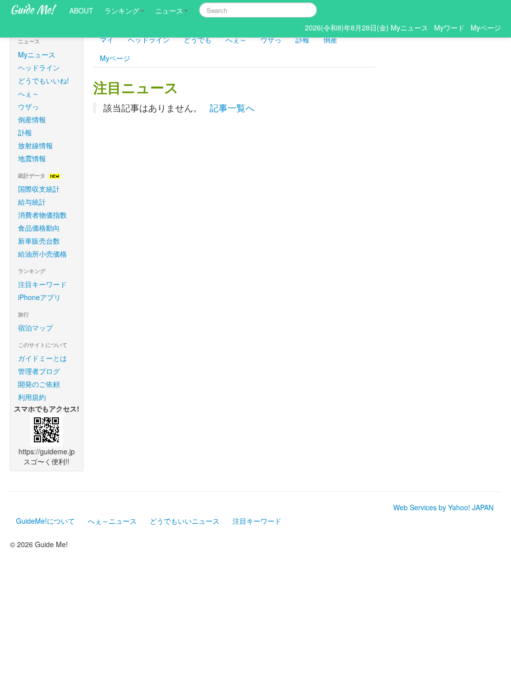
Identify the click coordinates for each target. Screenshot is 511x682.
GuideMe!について (45, 521)
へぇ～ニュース (112, 521)
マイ (107, 39)
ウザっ (28, 106)
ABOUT (81, 10)
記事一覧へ (232, 107)
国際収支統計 (39, 189)
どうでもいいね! (43, 80)
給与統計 (32, 202)
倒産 (330, 39)
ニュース (169, 10)
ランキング (121, 10)
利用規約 (32, 397)
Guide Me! (32, 9)
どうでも (198, 39)
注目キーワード (42, 284)
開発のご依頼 (39, 384)
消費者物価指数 (42, 215)
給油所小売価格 (42, 254)
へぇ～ (28, 93)
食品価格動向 (39, 228)
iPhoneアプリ (39, 297)
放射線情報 (35, 145)
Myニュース (36, 54)
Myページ (115, 58)
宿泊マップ (35, 328)
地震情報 (32, 158)
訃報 (25, 132)
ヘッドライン (39, 67)
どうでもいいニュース (185, 521)
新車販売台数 (39, 241)
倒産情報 (32, 119)
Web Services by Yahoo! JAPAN (443, 507)
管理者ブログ (39, 371)
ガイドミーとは (42, 358)
